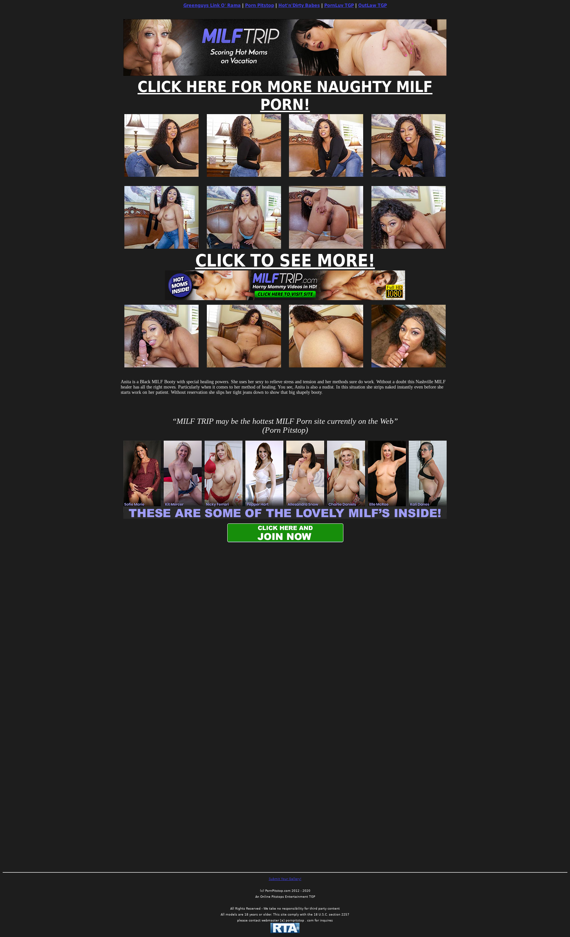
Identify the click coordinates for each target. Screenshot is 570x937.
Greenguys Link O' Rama (212, 5)
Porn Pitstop (259, 5)
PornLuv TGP (339, 5)
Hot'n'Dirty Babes (299, 5)
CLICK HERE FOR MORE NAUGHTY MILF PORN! (285, 95)
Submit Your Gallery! (285, 879)
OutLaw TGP (372, 5)
